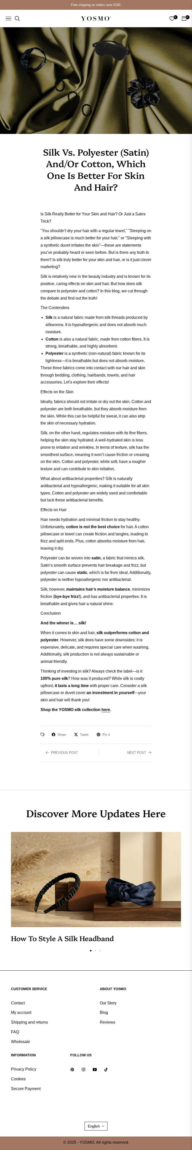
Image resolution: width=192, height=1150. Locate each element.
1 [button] (91, 950)
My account (21, 1012)
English (94, 1126)
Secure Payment (25, 1089)
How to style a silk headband (62, 938)
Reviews (107, 1022)
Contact (18, 1003)
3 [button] (99, 950)
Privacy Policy (23, 1069)
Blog (104, 1012)
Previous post (64, 753)
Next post (136, 753)
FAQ (15, 1032)
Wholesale (20, 1042)
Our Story (108, 1003)
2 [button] (95, 950)
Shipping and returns (29, 1022)
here (106, 710)
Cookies (18, 1079)
